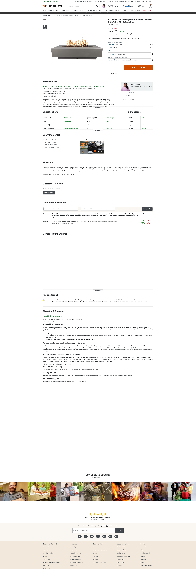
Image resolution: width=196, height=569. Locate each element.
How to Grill (120, 559)
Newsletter (73, 565)
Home (44, 15)
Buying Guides (121, 553)
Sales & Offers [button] (147, 10)
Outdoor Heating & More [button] (94, 10)
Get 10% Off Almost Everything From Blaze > (98, 13)
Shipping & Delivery (48, 553)
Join (119, 530)
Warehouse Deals (145, 553)
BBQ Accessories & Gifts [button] (112, 10)
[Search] (97, 6)
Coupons (142, 556)
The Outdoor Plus (113, 24)
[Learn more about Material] (50, 125)
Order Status (46, 550)
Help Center (46, 565)
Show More (98, 107)
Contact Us (46, 547)
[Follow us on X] (86, 536)
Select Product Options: (115, 42)
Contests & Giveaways (146, 565)
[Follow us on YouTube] (92, 536)
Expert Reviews (121, 550)
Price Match (73, 550)
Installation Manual (50, 142)
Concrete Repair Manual (52, 147)
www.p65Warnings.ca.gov (139, 302)
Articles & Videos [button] (135, 10)
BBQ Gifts (143, 562)
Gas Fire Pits (89, 15)
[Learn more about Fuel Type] (152, 44)
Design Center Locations (121, 1)
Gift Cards (130, 1)
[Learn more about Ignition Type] (96, 118)
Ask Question (147, 209)
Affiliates (95, 556)
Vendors (95, 559)
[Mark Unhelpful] (148, 222)
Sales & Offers (144, 547)
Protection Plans (75, 556)
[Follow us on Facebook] (80, 536)
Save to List (113, 73)
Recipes (119, 565)
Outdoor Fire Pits (79, 15)
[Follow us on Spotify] (116, 536)
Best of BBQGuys (122, 547)
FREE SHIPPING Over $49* (51, 1)
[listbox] (45, 19)
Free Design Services (100, 1)
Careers (95, 553)
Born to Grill (120, 562)
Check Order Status (139, 1)
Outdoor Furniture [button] (79, 10)
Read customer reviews (97, 519)
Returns (45, 556)
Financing (73, 547)
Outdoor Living (51, 15)
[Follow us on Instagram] (98, 536)
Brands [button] (124, 10)
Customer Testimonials (99, 562)
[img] (76, 47)
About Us (95, 547)
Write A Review (49, 192)
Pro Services (110, 1)
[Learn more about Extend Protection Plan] (152, 60)
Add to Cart (138, 68)
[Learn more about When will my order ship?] (138, 38)
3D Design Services (75, 553)
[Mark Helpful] (143, 222)
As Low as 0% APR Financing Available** (84, 1)
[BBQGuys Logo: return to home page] (55, 6)
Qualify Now (130, 34)
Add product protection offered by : (120, 57)
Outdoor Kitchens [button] (65, 10)
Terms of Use (46, 559)
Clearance (143, 550)
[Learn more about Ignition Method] (152, 54)
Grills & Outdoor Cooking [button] (50, 10)
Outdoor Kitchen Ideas (123, 556)
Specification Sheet (51, 145)
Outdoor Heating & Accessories (65, 15)
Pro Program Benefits (76, 562)
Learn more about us (97, 477)
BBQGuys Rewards (75, 559)
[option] (45, 20)
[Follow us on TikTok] (110, 536)
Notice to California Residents (51, 562)
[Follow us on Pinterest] (104, 536)
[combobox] (129, 44)
